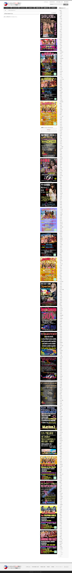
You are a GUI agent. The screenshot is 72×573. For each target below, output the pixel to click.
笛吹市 (61, 286)
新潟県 (60, 254)
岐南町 (61, 321)
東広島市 (61, 464)
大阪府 (60, 411)
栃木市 (61, 95)
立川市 (61, 212)
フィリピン (61, 549)
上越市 (61, 265)
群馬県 (60, 103)
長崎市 (61, 515)
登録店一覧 (38, 7)
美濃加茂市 (61, 315)
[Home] (5, 10)
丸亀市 (61, 480)
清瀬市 (61, 225)
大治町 (61, 382)
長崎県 (60, 514)
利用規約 (52, 566)
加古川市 (61, 432)
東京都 (60, 177)
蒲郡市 (61, 368)
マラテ (61, 554)
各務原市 (61, 318)
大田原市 (61, 100)
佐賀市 (61, 509)
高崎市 (61, 106)
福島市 (61, 50)
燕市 (60, 262)
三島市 (61, 331)
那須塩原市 (61, 101)
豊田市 (61, 363)
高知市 (61, 488)
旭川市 (61, 13)
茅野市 (61, 302)
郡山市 (61, 53)
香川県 (60, 477)
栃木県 (60, 90)
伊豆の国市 (61, 345)
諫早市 (61, 517)
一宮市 (61, 355)
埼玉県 (60, 114)
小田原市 (61, 244)
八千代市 (61, 170)
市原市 (61, 167)
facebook (67, 2)
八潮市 (61, 140)
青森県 (60, 16)
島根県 (60, 446)
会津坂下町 (61, 58)
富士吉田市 (61, 281)
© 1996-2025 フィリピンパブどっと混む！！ (36, 571)
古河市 (61, 69)
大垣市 (61, 307)
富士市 (61, 334)
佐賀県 (60, 507)
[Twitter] (64, 566)
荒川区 (61, 201)
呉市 (60, 459)
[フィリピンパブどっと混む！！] (12, 5)
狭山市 (61, 130)
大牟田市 (61, 496)
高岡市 (61, 270)
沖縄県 (60, 544)
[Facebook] (66, 566)
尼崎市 (61, 430)
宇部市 (61, 469)
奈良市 (61, 437)
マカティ (62, 552)
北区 (60, 199)
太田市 (61, 111)
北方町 (61, 323)
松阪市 (61, 392)
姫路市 (61, 429)
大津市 (61, 395)
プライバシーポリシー (59, 566)
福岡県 (60, 491)
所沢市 (61, 124)
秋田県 (60, 39)
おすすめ (30, 7)
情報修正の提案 (43, 566)
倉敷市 (61, 453)
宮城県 (60, 31)
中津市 (61, 530)
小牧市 (61, 371)
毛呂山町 (61, 148)
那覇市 (61, 546)
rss (64, 2)
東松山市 (61, 127)
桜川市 (61, 85)
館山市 (61, 156)
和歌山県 (61, 438)
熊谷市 (61, 119)
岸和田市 (61, 416)
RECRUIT (53, 7)
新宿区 (61, 180)
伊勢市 (61, 390)
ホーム (7, 7)
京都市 (61, 408)
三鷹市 (61, 215)
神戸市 (61, 427)
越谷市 (61, 135)
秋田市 (61, 40)
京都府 (60, 406)
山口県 (60, 467)
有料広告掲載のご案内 (35, 566)
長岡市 (61, 257)
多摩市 (61, 228)
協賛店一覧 (45, 7)
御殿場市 (61, 342)
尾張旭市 (61, 376)
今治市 (61, 485)
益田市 (61, 448)
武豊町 (61, 384)
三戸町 (61, 21)
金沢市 (61, 273)
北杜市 (61, 284)
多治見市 (61, 308)
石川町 (61, 61)
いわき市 (61, 55)
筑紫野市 (61, 504)
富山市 (61, 268)
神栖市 (61, 87)
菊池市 (61, 522)
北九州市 (61, 493)
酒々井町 (61, 175)
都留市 (61, 283)
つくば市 (61, 77)
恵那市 (61, 313)
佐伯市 (61, 533)
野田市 (61, 161)
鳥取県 (60, 443)
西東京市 (61, 231)
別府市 (61, 528)
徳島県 (60, 472)
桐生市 (61, 108)
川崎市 (61, 236)
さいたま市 (61, 116)
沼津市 (61, 329)
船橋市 (61, 154)
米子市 (61, 445)
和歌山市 (61, 440)
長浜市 (61, 398)
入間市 (61, 138)
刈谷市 (61, 361)
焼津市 (61, 337)
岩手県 (60, 23)
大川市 (61, 501)
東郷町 (61, 379)
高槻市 (61, 419)
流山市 (61, 169)
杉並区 (61, 196)
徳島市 (61, 475)
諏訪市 (61, 299)
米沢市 (61, 47)
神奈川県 (61, 233)
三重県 (60, 387)
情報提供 (48, 566)
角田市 (61, 37)
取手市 (61, 74)
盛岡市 (61, 24)
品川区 (61, 188)
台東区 (61, 183)
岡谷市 (61, 297)
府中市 (61, 217)
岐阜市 (61, 305)
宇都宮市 (61, 92)
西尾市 (61, 366)
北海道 (60, 10)
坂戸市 (61, 143)
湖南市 (61, 403)
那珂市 (61, 82)
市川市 (61, 153)
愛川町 (61, 252)
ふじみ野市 (61, 146)
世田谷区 (61, 193)
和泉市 (61, 422)
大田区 (61, 191)
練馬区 (61, 204)
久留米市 (61, 498)
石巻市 (61, 34)
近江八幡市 (61, 400)
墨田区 (61, 185)
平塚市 (61, 241)
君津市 (61, 172)
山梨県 (60, 278)
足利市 (61, 93)
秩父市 (61, 122)
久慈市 (61, 26)
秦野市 (61, 246)
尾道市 (61, 461)
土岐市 (61, 316)
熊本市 (61, 520)
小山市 (61, 98)
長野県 (60, 291)
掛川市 (61, 339)
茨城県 (60, 63)
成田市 (61, 164)
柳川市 (61, 499)
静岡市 (61, 326)
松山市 (61, 483)
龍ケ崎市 (61, 71)
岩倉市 (61, 377)
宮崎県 (60, 536)
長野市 (61, 292)
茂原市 (61, 162)
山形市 (61, 45)
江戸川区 (61, 209)
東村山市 (61, 222)
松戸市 (61, 159)
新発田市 (61, 260)
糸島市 (61, 506)
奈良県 (60, 435)
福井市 (61, 276)
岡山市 (61, 451)
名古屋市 (61, 350)
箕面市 (61, 424)
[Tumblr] (67, 566)
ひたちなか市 (62, 79)
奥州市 (61, 29)
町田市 (61, 220)
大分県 (60, 525)
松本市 (61, 294)
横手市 (61, 42)
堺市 (60, 414)
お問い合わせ (28, 566)
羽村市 (61, 230)
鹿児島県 (61, 541)
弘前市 (61, 18)
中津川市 (61, 310)
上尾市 (61, 132)
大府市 (61, 374)
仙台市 (61, 32)
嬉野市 (61, 512)
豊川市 (61, 358)
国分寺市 (61, 223)
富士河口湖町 (62, 289)
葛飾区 (61, 207)
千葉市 (61, 151)
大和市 (61, 249)
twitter (66, 2)
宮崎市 (61, 538)
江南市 (61, 369)
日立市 (61, 66)
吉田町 (61, 347)
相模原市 (61, 238)
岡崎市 (61, 353)
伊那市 (61, 300)
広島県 (60, 456)
